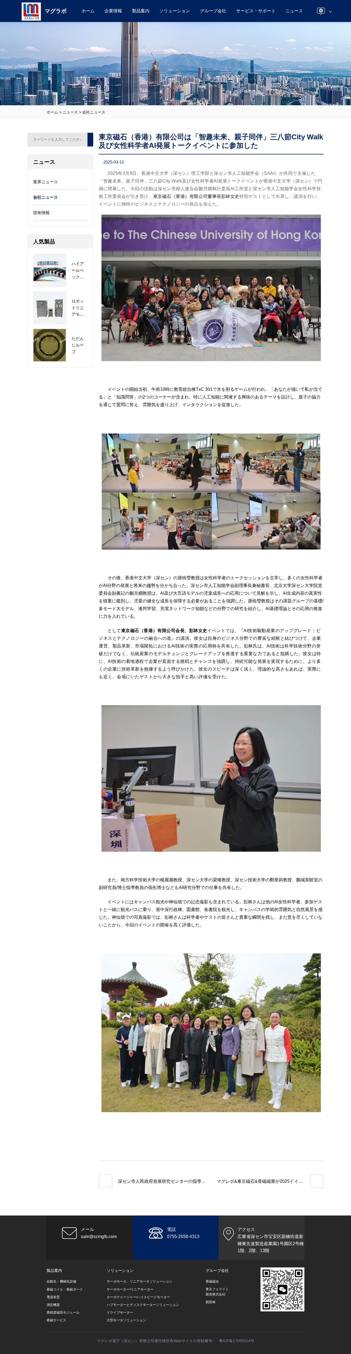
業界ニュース (45, 181)
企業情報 (113, 11)
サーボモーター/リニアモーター (130, 1289)
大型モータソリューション (126, 1320)
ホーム (88, 11)
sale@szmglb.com (99, 1236)
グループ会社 (213, 11)
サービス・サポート (256, 11)
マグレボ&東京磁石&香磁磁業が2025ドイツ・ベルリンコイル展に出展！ (257, 1182)
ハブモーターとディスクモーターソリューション (143, 1305)
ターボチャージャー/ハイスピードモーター (138, 1297)
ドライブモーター (120, 1312)
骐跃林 (211, 1302)
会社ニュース (93, 112)
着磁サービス (56, 1320)
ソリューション (174, 11)
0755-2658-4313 (183, 1236)
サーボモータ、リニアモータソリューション (139, 1281)
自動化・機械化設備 (61, 1281)
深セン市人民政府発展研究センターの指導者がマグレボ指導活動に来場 (162, 1182)
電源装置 (53, 1297)
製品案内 (140, 11)
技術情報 (41, 212)
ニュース (294, 11)
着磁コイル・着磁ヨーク (65, 1289)
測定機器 (53, 1305)
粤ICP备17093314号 (236, 1341)
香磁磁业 (212, 1281)
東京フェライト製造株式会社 (217, 1291)
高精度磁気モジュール (63, 1312)
